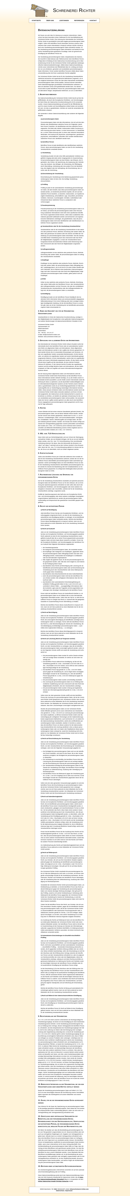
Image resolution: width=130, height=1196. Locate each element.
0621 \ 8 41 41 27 (59, 1189)
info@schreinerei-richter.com (79, 1189)
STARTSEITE (36, 20)
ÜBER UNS (50, 20)
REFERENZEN (79, 20)
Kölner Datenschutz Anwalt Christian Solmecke (53, 1181)
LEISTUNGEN (64, 20)
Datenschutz (60, 1190)
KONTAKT (93, 20)
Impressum (68, 1190)
